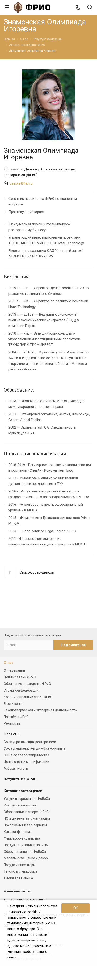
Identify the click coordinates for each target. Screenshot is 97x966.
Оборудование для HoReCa (25, 851)
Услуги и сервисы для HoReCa (27, 799)
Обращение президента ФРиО (27, 684)
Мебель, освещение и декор (26, 858)
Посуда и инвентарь (19, 865)
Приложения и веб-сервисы (25, 825)
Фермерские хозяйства (22, 838)
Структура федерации (21, 690)
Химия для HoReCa (18, 878)
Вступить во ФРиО (20, 779)
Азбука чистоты (16, 768)
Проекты (11, 734)
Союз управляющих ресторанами (30, 742)
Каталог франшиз (18, 832)
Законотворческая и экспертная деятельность (40, 710)
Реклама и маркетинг (20, 805)
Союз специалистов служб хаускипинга (34, 748)
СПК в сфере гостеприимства (26, 755)
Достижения (14, 703)
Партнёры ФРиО (16, 717)
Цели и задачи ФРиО (20, 677)
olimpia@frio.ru (21, 183)
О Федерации (14, 670)
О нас (8, 663)
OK (75, 908)
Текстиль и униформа (20, 871)
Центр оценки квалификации (26, 762)
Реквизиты (12, 723)
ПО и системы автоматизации (27, 818)
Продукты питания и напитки (26, 845)
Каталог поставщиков (23, 791)
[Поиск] (89, 7)
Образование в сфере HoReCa (27, 812)
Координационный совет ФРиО (28, 697)
